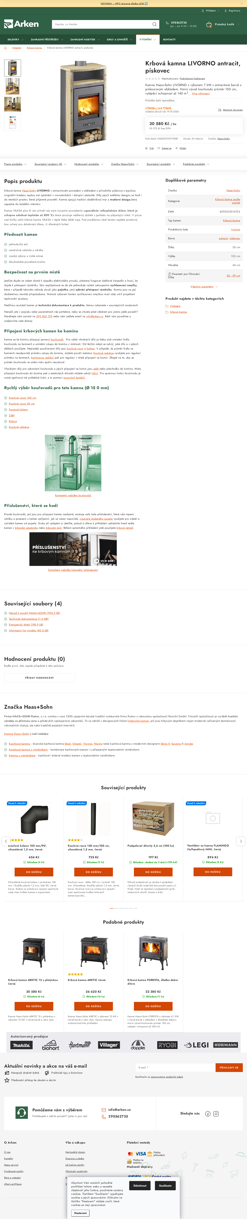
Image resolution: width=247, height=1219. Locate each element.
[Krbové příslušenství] (73, 549)
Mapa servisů (11, 1165)
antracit (223, 238)
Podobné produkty (194, 164)
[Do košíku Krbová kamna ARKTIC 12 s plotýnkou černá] (34, 1006)
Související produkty (159, 164)
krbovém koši (54, 528)
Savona (176, 744)
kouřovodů (57, 339)
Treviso (88, 744)
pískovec (235, 238)
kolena (91, 348)
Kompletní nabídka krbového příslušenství (73, 570)
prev (6, 841)
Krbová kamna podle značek (227, 201)
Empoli (77, 744)
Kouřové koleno (18, 409)
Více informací (201, 93)
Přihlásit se (229, 1067)
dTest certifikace (13, 1184)
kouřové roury (75, 348)
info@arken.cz (94, 316)
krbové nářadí (125, 528)
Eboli (68, 744)
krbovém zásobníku (26, 528)
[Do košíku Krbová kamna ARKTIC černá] (93, 1006)
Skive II (165, 744)
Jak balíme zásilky (75, 1165)
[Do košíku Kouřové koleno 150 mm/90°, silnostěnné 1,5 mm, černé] (34, 872)
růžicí (95, 373)
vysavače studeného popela (96, 519)
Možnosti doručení (233, 110)
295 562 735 (44, 316)
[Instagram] (216, 1114)
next (241, 841)
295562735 (178, 22)
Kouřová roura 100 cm (22, 398)
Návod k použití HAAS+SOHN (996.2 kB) (34, 613)
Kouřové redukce (103, 353)
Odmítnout (139, 1186)
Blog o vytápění (12, 1177)
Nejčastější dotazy (75, 1152)
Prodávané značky (13, 1171)
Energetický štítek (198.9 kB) (26, 625)
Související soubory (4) (48, 164)
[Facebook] (208, 1114)
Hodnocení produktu (86, 164)
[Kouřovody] (73, 463)
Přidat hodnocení (39, 677)
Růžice (13, 421)
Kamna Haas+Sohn (16, 734)
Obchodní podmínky (77, 1171)
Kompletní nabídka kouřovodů (73, 495)
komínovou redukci (42, 358)
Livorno (235, 229)
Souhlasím (165, 1186)
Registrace (234, 10)
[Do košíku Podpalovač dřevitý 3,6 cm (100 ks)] (153, 872)
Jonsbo (188, 744)
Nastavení (80, 1213)
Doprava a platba (75, 1158)
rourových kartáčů (74, 378)
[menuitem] (15, 39)
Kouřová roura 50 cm (22, 404)
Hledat (154, 24)
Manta (98, 744)
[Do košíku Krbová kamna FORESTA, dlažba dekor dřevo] (153, 1006)
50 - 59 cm (233, 276)
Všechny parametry (202, 286)
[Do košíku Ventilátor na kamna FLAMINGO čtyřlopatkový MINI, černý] (213, 871)
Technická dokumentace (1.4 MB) (29, 619)
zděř (96, 369)
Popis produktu (13, 164)
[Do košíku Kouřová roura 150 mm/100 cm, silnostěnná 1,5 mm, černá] (93, 872)
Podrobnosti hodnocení (192, 78)
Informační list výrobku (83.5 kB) (29, 630)
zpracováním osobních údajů (167, 1077)
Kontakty (8, 1158)
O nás (7, 1152)
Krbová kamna (231, 220)
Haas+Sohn (223, 138)
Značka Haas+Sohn (122, 164)
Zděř (11, 415)
